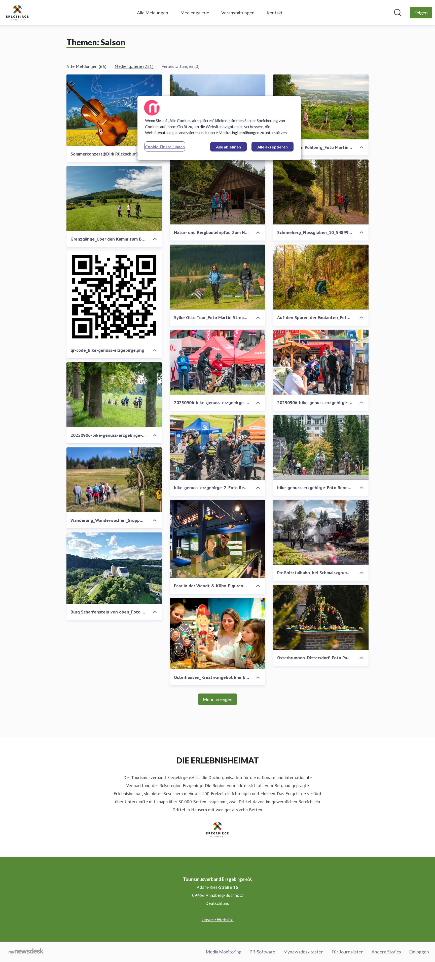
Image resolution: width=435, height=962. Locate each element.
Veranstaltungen (238, 12)
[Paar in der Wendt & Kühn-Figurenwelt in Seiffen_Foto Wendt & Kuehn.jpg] (217, 539)
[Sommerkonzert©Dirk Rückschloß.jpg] (114, 110)
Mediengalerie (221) (134, 66)
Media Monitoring (223, 951)
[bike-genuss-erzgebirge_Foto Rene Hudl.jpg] (321, 447)
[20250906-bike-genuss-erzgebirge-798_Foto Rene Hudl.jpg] (217, 362)
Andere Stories (386, 951)
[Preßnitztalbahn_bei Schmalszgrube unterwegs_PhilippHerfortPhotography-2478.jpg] (321, 532)
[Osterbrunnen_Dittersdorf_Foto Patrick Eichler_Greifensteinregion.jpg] (321, 617)
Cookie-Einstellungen (165, 146)
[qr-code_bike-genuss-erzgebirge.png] (114, 296)
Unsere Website (218, 919)
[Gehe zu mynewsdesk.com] (26, 952)
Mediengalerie (194, 12)
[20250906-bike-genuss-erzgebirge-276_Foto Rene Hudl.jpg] (114, 394)
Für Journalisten (348, 951)
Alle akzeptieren (272, 146)
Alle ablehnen (228, 146)
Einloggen (419, 951)
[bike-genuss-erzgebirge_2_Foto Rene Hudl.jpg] (217, 447)
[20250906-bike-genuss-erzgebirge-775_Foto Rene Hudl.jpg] (321, 362)
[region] (219, 128)
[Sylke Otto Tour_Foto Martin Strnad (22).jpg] (217, 277)
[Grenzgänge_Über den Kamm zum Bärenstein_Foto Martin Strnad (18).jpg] (114, 198)
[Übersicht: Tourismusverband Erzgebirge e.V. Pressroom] (17, 12)
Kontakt (275, 12)
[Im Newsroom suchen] (398, 13)
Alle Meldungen (152, 12)
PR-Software (262, 951)
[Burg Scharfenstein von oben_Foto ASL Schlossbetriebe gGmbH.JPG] (114, 568)
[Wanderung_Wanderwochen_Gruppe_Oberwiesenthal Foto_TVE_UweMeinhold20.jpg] (114, 479)
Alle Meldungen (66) (86, 66)
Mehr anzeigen (217, 699)
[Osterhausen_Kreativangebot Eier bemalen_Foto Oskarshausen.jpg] (217, 633)
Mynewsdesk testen (303, 951)
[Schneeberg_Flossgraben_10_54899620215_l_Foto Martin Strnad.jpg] (321, 192)
